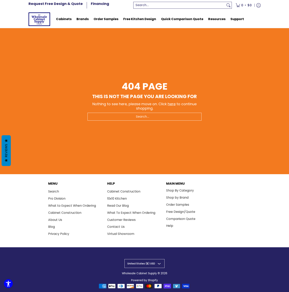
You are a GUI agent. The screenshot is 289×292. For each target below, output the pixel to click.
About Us (55, 220)
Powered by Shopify (144, 280)
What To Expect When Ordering (131, 212)
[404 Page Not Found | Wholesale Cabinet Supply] (39, 19)
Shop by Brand (177, 197)
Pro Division (56, 198)
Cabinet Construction (64, 212)
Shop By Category (180, 190)
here (172, 103)
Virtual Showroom (120, 234)
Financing (100, 3)
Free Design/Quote (180, 211)
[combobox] (179, 5)
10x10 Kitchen (117, 198)
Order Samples (177, 204)
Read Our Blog (118, 205)
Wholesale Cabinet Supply (139, 273)
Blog (51, 226)
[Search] (228, 5)
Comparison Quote (180, 219)
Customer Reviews (121, 220)
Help (169, 225)
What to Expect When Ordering (72, 205)
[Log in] (258, 5)
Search (53, 191)
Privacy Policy (58, 234)
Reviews (6, 150)
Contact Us (116, 226)
